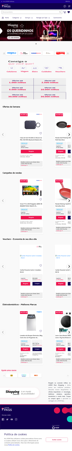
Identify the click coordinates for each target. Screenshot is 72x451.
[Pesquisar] (60, 12)
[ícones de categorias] (11, 68)
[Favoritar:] (41, 133)
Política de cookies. (14, 445)
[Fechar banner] (66, 434)
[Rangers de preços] (17, 81)
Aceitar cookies (57, 440)
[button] (4, 53)
